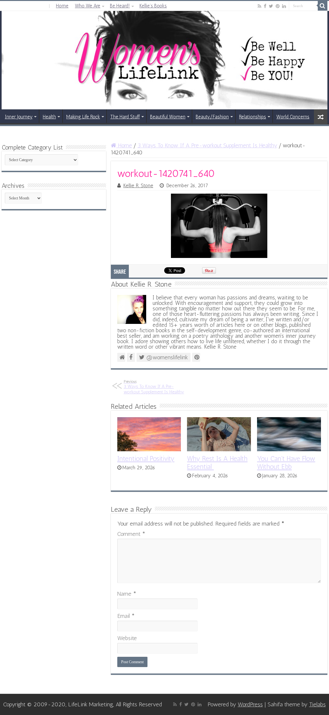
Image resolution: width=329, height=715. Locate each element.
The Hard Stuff (125, 117)
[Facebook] (265, 6)
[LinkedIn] (284, 6)
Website (127, 638)
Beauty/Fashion (212, 117)
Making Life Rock (83, 117)
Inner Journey (18, 117)
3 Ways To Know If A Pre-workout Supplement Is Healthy (207, 145)
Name (126, 593)
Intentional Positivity (145, 458)
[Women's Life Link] (164, 60)
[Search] (322, 6)
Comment (131, 533)
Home (62, 6)
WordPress (250, 704)
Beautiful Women (167, 117)
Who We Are (87, 6)
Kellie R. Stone (138, 185)
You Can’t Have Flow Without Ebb (286, 462)
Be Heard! (120, 6)
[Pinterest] (277, 6)
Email (126, 615)
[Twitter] (271, 6)
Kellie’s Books (153, 6)
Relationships (252, 117)
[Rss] (259, 6)
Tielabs (317, 704)
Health (49, 117)
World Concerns (292, 117)
